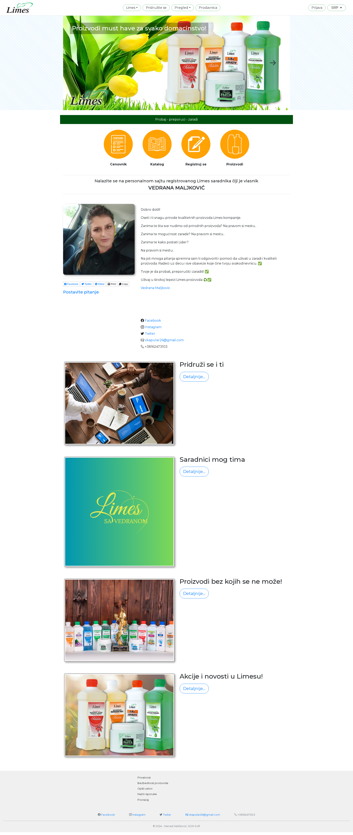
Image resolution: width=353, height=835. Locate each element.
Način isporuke (147, 794)
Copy (124, 284)
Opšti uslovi (144, 788)
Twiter (150, 334)
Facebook (72, 284)
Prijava (317, 8)
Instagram (153, 327)
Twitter (88, 284)
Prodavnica (208, 8)
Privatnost (144, 777)
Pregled (181, 8)
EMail (100, 284)
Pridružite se (156, 8)
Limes (130, 8)
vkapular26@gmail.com (164, 340)
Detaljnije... (194, 376)
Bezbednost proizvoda (152, 783)
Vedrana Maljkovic (155, 288)
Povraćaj (143, 799)
